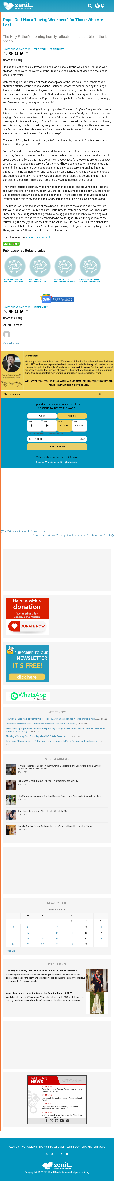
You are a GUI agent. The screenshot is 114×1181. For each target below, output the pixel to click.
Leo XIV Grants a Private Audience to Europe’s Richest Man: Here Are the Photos (55, 826)
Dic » (14, 951)
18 (13, 938)
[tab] (42, 1080)
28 (57, 944)
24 (100, 938)
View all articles (12, 343)
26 (28, 944)
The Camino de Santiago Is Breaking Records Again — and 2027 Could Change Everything (59, 796)
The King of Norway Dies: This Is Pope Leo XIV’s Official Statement (36, 736)
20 (42, 938)
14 (57, 933)
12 (28, 933)
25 (13, 944)
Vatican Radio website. (38, 237)
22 (71, 938)
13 (42, 933)
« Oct (8, 951)
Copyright (87, 1146)
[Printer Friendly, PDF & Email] (11, 244)
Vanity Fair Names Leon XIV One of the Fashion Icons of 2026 (39, 993)
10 (100, 927)
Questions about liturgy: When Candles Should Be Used (43, 811)
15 (71, 933)
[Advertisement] (57, 507)
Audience (32, 1146)
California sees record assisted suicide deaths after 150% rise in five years (40, 723)
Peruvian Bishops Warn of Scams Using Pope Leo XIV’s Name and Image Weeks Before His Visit (50, 719)
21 (57, 938)
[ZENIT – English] (31, 6)
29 (71, 944)
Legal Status (73, 1146)
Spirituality (57, 49)
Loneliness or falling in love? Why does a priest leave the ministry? (48, 781)
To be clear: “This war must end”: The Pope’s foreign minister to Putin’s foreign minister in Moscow (51, 741)
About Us (14, 1146)
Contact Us (99, 1146)
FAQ (23, 1146)
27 (42, 944)
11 (13, 933)
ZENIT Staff (40, 49)
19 (28, 938)
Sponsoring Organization (51, 1146)
